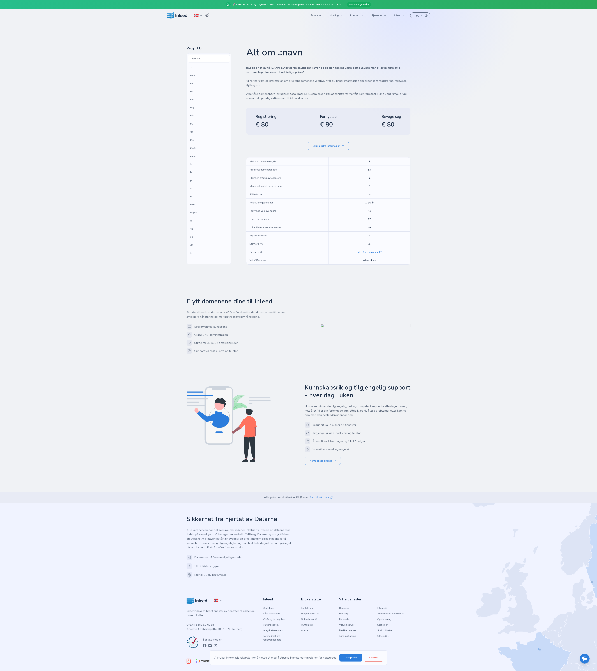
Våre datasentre (271, 613)
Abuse (304, 630)
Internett (382, 608)
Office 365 (383, 636)
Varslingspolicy (271, 625)
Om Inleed (268, 608)
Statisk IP (382, 625)
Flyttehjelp (307, 625)
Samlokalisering (347, 636)
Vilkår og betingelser (274, 619)
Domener (344, 608)
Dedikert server (347, 630)
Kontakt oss (307, 608)
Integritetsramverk (273, 630)
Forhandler (345, 619)
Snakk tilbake (384, 630)
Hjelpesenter (308, 613)
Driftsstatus (307, 619)
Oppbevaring (384, 619)
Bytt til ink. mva (319, 497)
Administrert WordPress (390, 613)
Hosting (343, 613)
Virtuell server (346, 625)
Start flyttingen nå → (359, 4)
